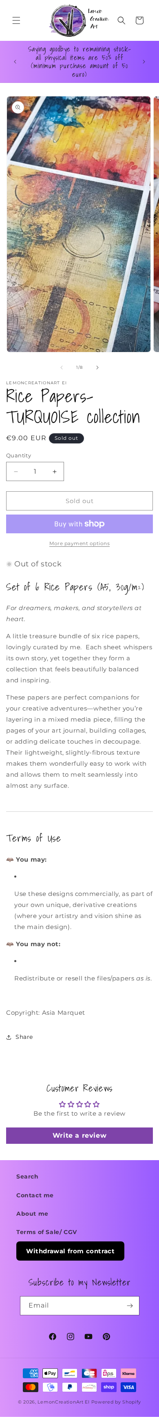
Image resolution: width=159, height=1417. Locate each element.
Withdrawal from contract (70, 1251)
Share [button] (24, 1036)
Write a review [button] (79, 1135)
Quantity (18, 455)
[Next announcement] (144, 62)
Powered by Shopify (116, 1402)
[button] (16, 20)
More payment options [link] (79, 543)
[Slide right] (97, 368)
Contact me (35, 1195)
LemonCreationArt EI (63, 1402)
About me (32, 1213)
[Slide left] (62, 368)
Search (27, 1176)
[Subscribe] (130, 1305)
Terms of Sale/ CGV (46, 1232)
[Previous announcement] (15, 62)
